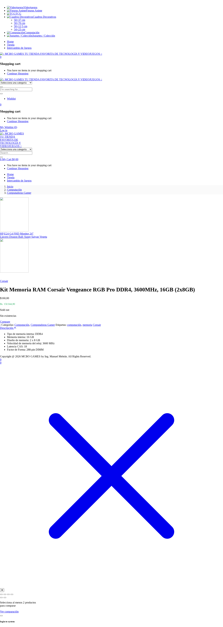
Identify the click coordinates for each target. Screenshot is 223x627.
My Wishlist (8, 127)
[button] (0, 56)
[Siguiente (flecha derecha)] (4, 597)
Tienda (10, 44)
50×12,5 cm (20, 26)
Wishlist (11, 98)
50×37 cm (19, 19)
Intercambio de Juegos (19, 47)
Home (10, 41)
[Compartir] (8, 594)
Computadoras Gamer (19, 192)
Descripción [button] (7, 327)
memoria (87, 324)
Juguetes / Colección (43, 35)
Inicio (10, 186)
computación (74, 324)
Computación (32, 32)
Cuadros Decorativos (44, 16)
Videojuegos (30, 7)
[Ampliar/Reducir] (1, 594)
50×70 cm (19, 23)
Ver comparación (9, 611)
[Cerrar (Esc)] (11, 594)
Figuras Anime (34, 10)
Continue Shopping (17, 73)
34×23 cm (19, 29)
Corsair (4, 281)
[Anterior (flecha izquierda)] (1, 597)
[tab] (111, 328)
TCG (18, 13)
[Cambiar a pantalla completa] (4, 594)
